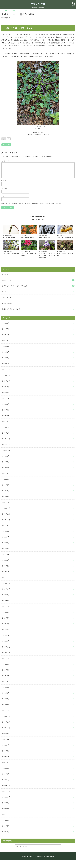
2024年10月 (6, 450)
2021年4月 (5, 693)
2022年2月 (5, 635)
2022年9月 (5, 595)
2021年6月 (5, 681)
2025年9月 (5, 387)
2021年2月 (5, 705)
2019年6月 (5, 820)
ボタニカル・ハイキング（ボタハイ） (15, 286)
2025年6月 (5, 404)
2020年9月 (5, 733)
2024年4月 (5, 485)
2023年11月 (6, 514)
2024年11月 (6, 444)
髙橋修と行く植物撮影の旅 (11, 309)
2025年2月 (5, 427)
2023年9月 (5, 525)
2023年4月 (5, 554)
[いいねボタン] (3, 138)
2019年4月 (5, 832)
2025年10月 (6, 381)
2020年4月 (5, 762)
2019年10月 (6, 797)
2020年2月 (5, 774)
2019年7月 (5, 814)
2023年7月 (5, 537)
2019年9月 (5, 803)
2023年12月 (6, 508)
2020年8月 (5, 739)
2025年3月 (5, 421)
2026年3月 (5, 352)
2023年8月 (5, 531)
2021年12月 (6, 647)
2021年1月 (5, 710)
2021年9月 (5, 664)
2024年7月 (5, 468)
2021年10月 (6, 658)
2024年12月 (6, 439)
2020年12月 (6, 716)
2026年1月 (5, 364)
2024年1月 (5, 502)
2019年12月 (6, 785)
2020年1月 (5, 780)
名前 (3, 180)
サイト (3, 196)
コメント (5, 161)
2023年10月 (6, 520)
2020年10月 (6, 728)
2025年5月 (5, 410)
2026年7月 (5, 329)
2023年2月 (5, 566)
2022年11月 (6, 583)
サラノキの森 (38, 4)
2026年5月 (5, 340)
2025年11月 (6, 375)
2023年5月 (5, 548)
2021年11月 (6, 653)
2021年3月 (5, 699)
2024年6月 (5, 473)
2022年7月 (5, 606)
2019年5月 (5, 826)
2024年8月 (5, 462)
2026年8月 (5, 323)
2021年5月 (5, 687)
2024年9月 (5, 456)
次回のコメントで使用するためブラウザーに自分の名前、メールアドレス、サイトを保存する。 (33, 203)
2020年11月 (6, 722)
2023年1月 (5, 572)
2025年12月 (6, 369)
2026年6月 (5, 335)
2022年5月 (5, 618)
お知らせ (5, 274)
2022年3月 (5, 629)
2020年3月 (5, 768)
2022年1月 (5, 641)
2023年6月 (5, 543)
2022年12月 (6, 577)
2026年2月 (5, 358)
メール (4, 188)
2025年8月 (5, 392)
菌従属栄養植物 (7, 303)
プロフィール (6, 280)
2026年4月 (5, 346)
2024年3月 (5, 491)
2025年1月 (5, 433)
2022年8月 (5, 600)
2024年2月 (5, 496)
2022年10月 (6, 589)
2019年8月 (5, 809)
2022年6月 (5, 612)
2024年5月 (5, 479)
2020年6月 (5, 751)
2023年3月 (5, 560)
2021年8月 (5, 670)
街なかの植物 (6, 144)
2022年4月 (5, 624)
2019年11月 (6, 791)
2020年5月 (5, 757)
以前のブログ (6, 297)
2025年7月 (5, 398)
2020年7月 (5, 745)
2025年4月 (5, 416)
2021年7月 (5, 676)
